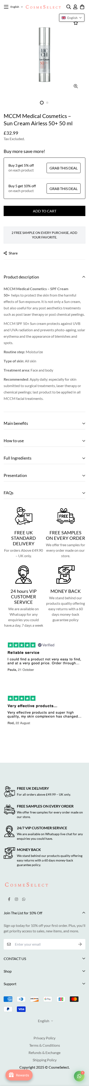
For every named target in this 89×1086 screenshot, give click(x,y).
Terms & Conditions (44, 1045)
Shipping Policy (45, 1060)
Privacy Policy (44, 1038)
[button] (71, 17)
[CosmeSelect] (43, 7)
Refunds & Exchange (44, 1052)
